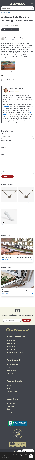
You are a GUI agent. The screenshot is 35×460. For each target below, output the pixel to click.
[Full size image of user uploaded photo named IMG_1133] (8, 65)
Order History (11, 367)
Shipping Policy (11, 340)
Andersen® (10, 385)
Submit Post (7, 176)
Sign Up (26, 320)
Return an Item (11, 370)
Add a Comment (9, 79)
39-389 (6, 106)
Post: (2, 154)
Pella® (8, 388)
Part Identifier (11, 403)
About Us (9, 409)
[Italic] (6, 172)
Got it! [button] (31, 456)
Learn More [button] (5, 457)
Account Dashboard (13, 364)
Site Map (9, 412)
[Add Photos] (12, 172)
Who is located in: (6, 140)
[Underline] (9, 172)
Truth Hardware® (12, 391)
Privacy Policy (11, 346)
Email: (3, 147)
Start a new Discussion (10, 29)
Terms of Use (11, 349)
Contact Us (10, 406)
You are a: (4, 133)
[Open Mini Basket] (32, 4)
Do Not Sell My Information (15, 352)
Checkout (10, 373)
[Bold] (3, 172)
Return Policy (11, 343)
